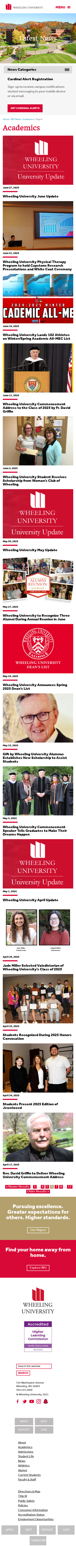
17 (70, 1186)
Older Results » (38, 1191)
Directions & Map (29, 1491)
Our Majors (38, 1230)
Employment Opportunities (36, 1519)
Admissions (25, 1451)
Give (66, 1530)
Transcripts (38, 1540)
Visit (28, 1530)
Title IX (22, 1496)
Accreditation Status (31, 1514)
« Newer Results (18, 1186)
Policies (23, 1505)
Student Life (26, 1456)
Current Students (29, 1475)
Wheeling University (24, 6)
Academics (25, 1447)
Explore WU (38, 1268)
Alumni (22, 1470)
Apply (10, 1530)
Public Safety (26, 1501)
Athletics (24, 1465)
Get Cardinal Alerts (25, 108)
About (22, 1442)
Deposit (47, 1530)
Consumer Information (33, 1510)
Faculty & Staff (27, 1479)
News (21, 1461)
